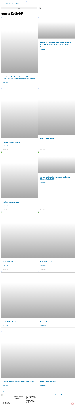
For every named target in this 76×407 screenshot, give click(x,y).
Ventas (17, 3)
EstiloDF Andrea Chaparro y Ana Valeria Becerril (19, 382)
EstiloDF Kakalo (45, 322)
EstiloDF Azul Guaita (10, 262)
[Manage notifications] (72, 404)
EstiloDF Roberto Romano (11, 142)
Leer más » (5, 82)
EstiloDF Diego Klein (47, 138)
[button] (19, 8)
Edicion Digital (9, 3)
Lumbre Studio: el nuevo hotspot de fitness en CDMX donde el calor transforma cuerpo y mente (19, 78)
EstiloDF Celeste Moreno (48, 262)
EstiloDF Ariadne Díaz (10, 322)
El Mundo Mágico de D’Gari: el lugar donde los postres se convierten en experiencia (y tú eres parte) (55, 44)
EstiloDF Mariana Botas (11, 202)
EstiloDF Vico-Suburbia (48, 382)
